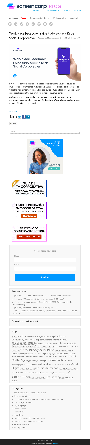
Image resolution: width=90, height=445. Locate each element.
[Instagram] (39, 24)
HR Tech (69, 361)
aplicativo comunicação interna (35, 336)
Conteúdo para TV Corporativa (66, 354)
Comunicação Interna (39, 18)
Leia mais (14, 111)
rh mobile (17, 372)
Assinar (45, 277)
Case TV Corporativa (61, 346)
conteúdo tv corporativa (21, 357)
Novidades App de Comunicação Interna (29, 418)
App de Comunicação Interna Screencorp (30, 393)
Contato (77, 10)
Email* (17, 265)
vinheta (14, 380)
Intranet (66, 10)
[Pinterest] (51, 24)
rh (77, 368)
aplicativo (15, 336)
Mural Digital (19, 415)
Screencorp (35, 372)
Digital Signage (21, 360)
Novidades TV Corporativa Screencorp (29, 421)
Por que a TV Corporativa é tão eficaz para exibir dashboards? (39, 299)
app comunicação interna (47, 339)
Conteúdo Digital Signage (44, 353)
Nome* (17, 256)
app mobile (57, 343)
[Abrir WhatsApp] (84, 439)
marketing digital (17, 365)
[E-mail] (10, 24)
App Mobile (36, 10)
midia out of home (61, 364)
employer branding (38, 361)
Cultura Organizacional (23, 402)
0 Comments (73, 38)
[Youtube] (45, 24)
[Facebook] (27, 24)
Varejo (61, 377)
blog (67, 38)
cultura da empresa (45, 357)
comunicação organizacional (22, 353)
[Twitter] (21, 24)
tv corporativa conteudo (38, 377)
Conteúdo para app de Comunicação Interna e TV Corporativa (38, 399)
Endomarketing (20, 408)
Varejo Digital (69, 377)
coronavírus (34, 357)
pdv (33, 369)
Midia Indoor (45, 364)
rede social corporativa (67, 368)
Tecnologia (45, 373)
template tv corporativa (58, 373)
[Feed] (15, 24)
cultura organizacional (64, 356)
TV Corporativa (52, 10)
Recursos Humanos (21, 424)
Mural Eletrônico (26, 369)
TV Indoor (53, 377)
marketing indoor (30, 364)
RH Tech (25, 373)
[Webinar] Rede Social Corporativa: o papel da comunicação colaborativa (42, 295)
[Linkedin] (33, 24)
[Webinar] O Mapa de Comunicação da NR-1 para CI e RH (36, 307)
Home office (19, 412)
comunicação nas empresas (64, 351)
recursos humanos (46, 368)
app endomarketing (43, 343)
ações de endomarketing (43, 346)
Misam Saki (55, 443)
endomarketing (55, 360)
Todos (23, 18)
